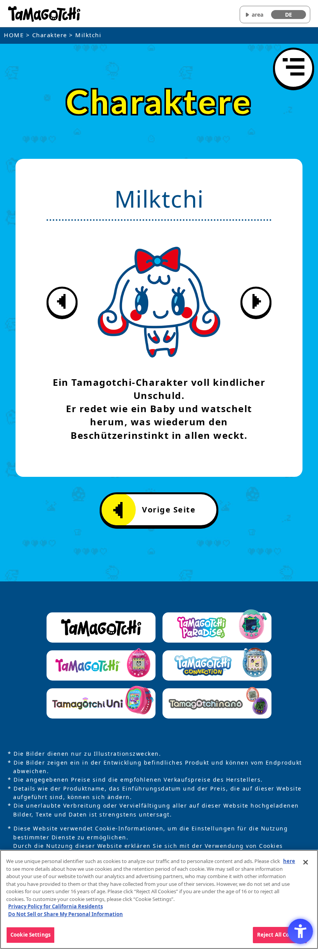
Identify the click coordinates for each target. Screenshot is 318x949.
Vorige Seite (168, 509)
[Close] (305, 862)
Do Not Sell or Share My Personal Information (65, 914)
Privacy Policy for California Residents (55, 906)
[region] (159, 899)
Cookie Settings (30, 934)
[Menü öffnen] (293, 68)
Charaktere (49, 35)
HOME (14, 35)
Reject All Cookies (279, 934)
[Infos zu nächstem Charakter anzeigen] (255, 302)
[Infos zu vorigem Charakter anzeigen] (62, 302)
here (289, 861)
